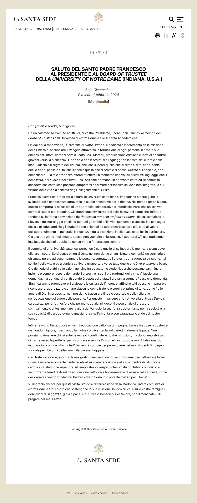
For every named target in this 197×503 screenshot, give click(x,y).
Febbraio (69, 29)
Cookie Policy (99, 492)
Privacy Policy (119, 492)
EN (92, 53)
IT (106, 53)
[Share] (182, 36)
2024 (56, 29)
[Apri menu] (180, 19)
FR (99, 53)
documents (89, 29)
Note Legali (80, 492)
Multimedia (98, 102)
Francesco (23, 29)
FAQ (67, 492)
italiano (169, 28)
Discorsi (43, 29)
